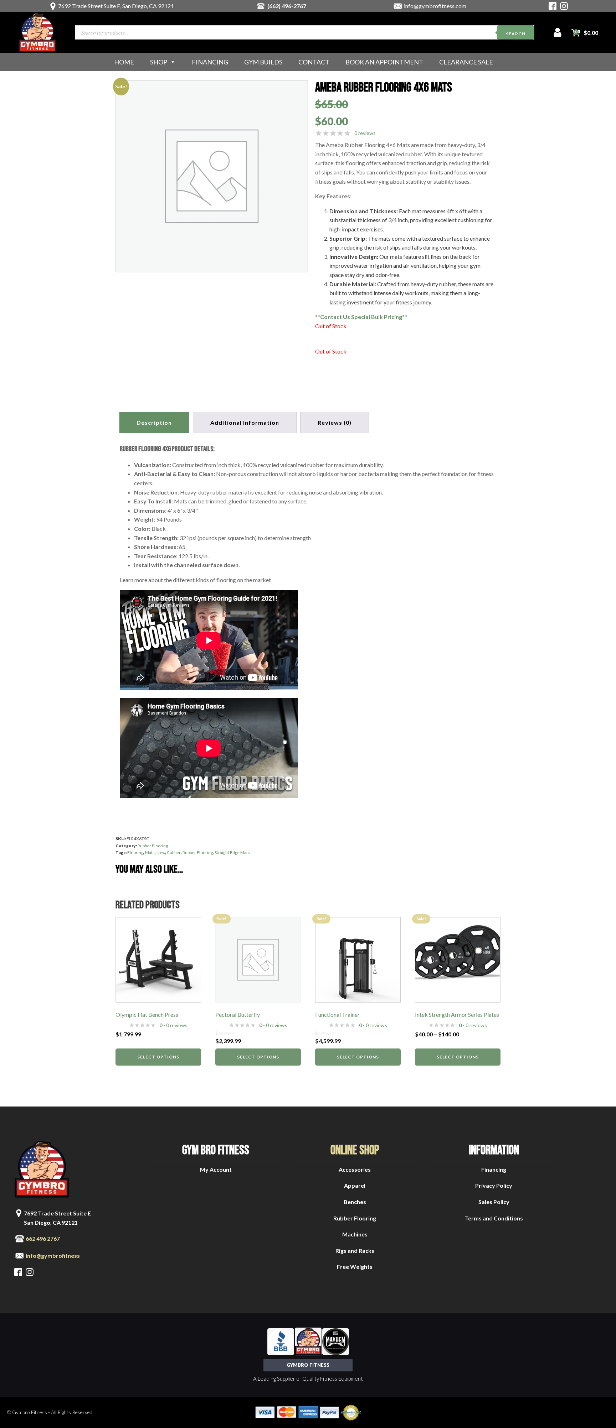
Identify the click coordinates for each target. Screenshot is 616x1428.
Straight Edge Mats (232, 852)
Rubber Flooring (153, 845)
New (160, 852)
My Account (216, 1169)
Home (124, 62)
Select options (158, 1057)
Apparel (354, 1185)
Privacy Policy (493, 1185)
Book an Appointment (384, 62)
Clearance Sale (466, 62)
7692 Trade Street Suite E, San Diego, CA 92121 (116, 5)
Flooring (135, 852)
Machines (355, 1234)
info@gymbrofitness (53, 1255)
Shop (158, 62)
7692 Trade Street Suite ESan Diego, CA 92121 (57, 1218)
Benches (355, 1201)
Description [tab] (154, 422)
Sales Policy (493, 1201)
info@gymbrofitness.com (435, 5)
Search (515, 33)
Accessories (355, 1169)
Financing (210, 62)
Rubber (174, 852)
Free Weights (355, 1266)
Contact (313, 62)
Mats (150, 852)
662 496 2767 (43, 1238)
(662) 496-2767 (286, 5)
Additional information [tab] (244, 422)
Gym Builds (263, 62)
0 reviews (365, 133)
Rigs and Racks (354, 1250)
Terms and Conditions (494, 1218)
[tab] (335, 422)
